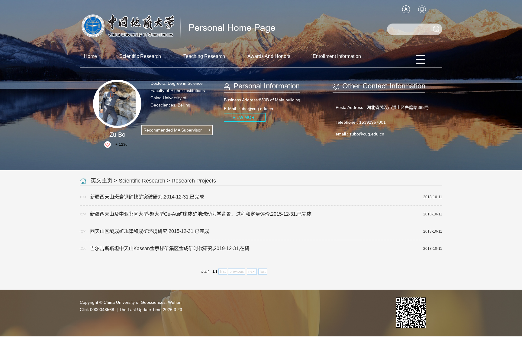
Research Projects (194, 181)
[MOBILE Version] (422, 9)
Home (90, 56)
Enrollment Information (337, 56)
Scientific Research (140, 56)
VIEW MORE (245, 117)
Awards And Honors (268, 56)
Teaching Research (204, 56)
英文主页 (101, 181)
